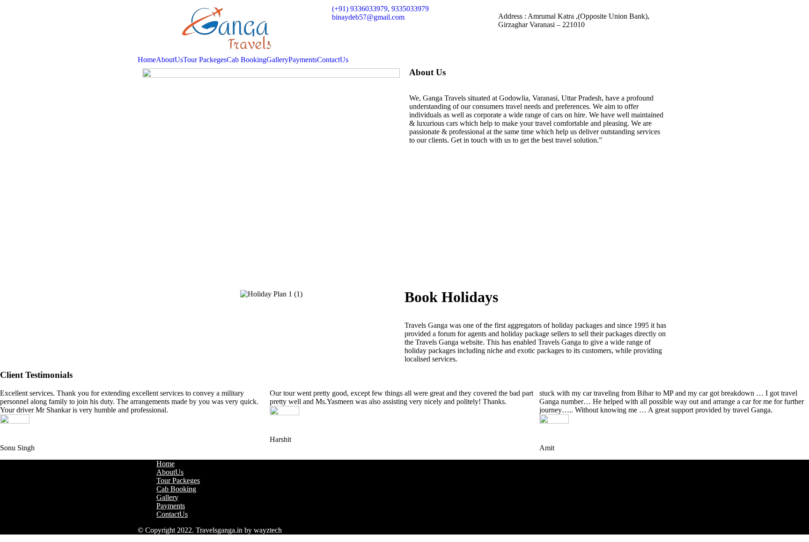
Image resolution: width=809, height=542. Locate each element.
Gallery (277, 60)
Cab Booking (246, 60)
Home (147, 60)
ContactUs (332, 60)
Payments (302, 60)
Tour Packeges (205, 60)
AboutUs (169, 60)
